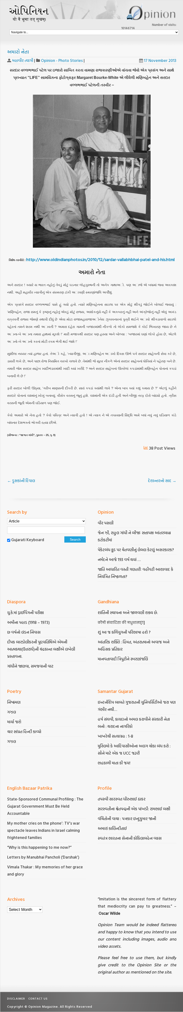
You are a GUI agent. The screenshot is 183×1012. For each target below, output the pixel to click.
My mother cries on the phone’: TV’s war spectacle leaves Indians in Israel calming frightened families (43, 830)
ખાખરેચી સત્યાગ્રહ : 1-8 (115, 736)
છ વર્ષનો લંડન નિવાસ (24, 632)
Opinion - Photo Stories (62, 60)
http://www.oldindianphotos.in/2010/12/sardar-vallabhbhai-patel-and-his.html (100, 259)
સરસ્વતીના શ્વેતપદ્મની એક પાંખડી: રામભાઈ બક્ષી (134, 809)
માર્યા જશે (14, 722)
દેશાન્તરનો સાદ (162, 481)
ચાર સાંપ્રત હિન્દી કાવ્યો (24, 732)
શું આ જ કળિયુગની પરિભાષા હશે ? (125, 632)
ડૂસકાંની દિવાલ (21, 481)
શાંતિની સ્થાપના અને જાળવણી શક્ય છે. (128, 612)
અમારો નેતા (18, 51)
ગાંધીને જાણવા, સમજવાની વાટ (30, 666)
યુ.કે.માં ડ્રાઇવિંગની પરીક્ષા (25, 612)
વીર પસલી (105, 523)
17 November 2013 (160, 60)
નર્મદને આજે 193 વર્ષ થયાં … (119, 559)
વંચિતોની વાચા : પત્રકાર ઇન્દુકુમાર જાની (127, 819)
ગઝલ (11, 712)
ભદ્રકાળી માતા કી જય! (114, 763)
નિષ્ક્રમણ (13, 702)
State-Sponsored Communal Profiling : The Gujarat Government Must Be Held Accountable (45, 806)
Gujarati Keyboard (27, 540)
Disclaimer (16, 998)
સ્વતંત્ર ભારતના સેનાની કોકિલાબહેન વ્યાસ (130, 838)
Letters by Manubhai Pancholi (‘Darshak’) (43, 857)
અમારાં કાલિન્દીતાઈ (112, 828)
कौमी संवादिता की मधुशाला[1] (121, 622)
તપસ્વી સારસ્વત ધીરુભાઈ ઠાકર (121, 799)
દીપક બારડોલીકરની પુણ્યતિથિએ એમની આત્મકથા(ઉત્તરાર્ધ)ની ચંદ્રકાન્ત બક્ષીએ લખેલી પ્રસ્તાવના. (41, 649)
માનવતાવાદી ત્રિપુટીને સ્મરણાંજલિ (123, 659)
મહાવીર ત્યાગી (22, 60)
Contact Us (38, 998)
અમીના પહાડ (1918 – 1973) (29, 622)
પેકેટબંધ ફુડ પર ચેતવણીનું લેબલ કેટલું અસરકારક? (136, 550)
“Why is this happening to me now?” (39, 847)
